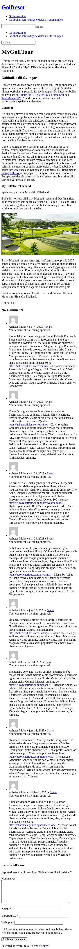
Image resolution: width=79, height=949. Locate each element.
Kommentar (8, 878)
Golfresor (13, 7)
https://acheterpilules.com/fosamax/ (29, 366)
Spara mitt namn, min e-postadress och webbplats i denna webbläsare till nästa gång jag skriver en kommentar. (36, 931)
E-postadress (9, 915)
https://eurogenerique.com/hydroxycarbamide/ (35, 502)
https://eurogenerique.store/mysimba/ (30, 574)
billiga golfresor (10, 173)
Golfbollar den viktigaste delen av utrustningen (36, 19)
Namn (6, 908)
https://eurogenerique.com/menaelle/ (30, 684)
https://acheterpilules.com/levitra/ (28, 633)
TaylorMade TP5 (11, 98)
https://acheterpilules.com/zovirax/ (28, 424)
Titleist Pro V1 (27, 94)
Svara (48, 326)
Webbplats (7, 922)
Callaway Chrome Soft (50, 94)
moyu (46, 945)
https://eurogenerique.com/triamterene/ (31, 756)
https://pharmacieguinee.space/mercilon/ (32, 825)
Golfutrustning (17, 16)
